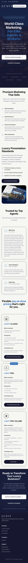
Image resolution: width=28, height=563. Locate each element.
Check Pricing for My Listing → (14, 356)
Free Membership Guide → (14, 404)
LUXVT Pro (5, 531)
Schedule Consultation (14, 63)
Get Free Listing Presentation (13, 57)
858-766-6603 (15, 1)
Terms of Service (6, 551)
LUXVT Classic (6, 528)
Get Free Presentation (19, 6)
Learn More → (14, 461)
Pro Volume (5, 533)
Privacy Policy (5, 549)
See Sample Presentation (10, 181)
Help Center (5, 547)
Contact (4, 540)
